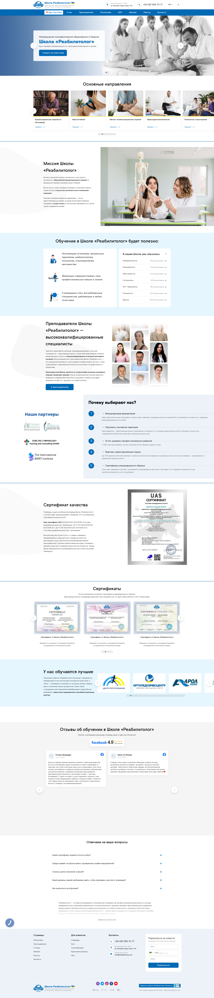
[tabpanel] (107, 46)
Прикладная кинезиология (121, 119)
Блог (73, 944)
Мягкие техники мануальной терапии (88, 119)
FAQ (73, 955)
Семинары (75, 940)
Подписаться (163, 965)
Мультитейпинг (41, 119)
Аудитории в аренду (79, 952)
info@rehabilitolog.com (123, 955)
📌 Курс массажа (54, 12)
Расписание (105, 12)
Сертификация (77, 948)
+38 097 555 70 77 (153, 4)
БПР (120, 12)
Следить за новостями (53, 53)
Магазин (133, 12)
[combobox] (151, 952)
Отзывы (36, 948)
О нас (69, 12)
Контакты (161, 12)
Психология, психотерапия (158, 119)
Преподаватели (86, 12)
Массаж (187, 119)
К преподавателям (59, 387)
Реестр (147, 12)
